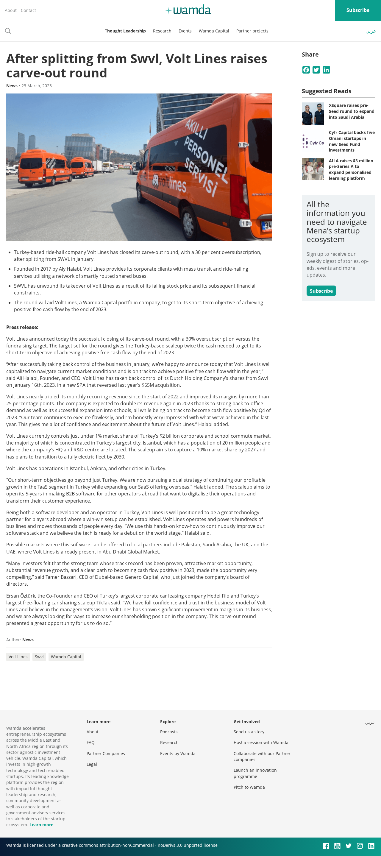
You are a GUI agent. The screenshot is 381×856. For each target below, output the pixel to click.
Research (162, 31)
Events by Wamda (178, 753)
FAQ (91, 742)
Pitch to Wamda (249, 787)
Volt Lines (18, 656)
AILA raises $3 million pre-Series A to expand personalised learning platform (351, 169)
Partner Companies (106, 753)
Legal (92, 764)
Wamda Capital (214, 31)
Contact (28, 10)
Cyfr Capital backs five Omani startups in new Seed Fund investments (352, 141)
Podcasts (169, 732)
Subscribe (357, 10)
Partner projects (252, 31)
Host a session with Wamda (261, 742)
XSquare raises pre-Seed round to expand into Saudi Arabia (351, 111)
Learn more (41, 824)
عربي (371, 31)
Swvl (39, 656)
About (11, 10)
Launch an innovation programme (255, 773)
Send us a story (249, 732)
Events (185, 31)
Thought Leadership (125, 31)
